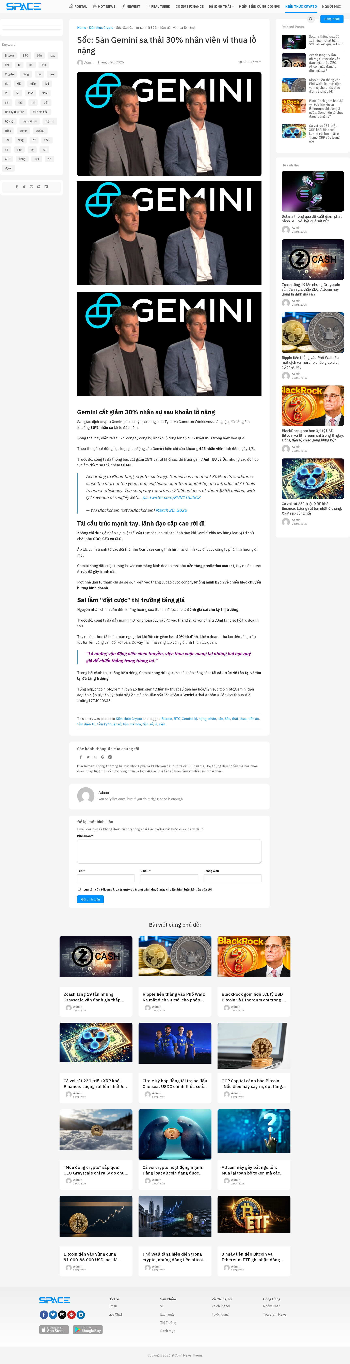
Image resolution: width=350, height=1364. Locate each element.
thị (33, 102)
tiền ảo (50, 121)
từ (34, 140)
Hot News (107, 6)
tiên (46, 102)
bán (39, 55)
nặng (203, 718)
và (6, 149)
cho (44, 65)
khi (47, 84)
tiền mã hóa (40, 112)
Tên (81, 871)
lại (17, 93)
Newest (133, 6)
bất (7, 65)
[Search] (311, 19)
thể (20, 102)
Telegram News (274, 1314)
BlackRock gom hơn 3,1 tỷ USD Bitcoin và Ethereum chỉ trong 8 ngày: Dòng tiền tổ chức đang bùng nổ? (326, 108)
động (8, 168)
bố (31, 65)
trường (40, 131)
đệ (49, 159)
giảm (33, 84)
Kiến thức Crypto (301, 6)
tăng (21, 140)
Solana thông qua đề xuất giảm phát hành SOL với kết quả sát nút (326, 40)
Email (146, 871)
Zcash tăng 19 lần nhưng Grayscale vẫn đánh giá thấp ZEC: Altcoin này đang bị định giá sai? (324, 63)
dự (6, 84)
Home (81, 28)
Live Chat (115, 1314)
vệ (32, 149)
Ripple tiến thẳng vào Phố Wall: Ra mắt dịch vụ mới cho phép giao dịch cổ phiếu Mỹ (325, 86)
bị (19, 65)
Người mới (331, 6)
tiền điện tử (29, 121)
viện (162, 724)
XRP (7, 159)
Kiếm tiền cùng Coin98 (259, 6)
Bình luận (85, 836)
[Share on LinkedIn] (46, 187)
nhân (212, 718)
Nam (45, 93)
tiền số (9, 121)
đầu (36, 159)
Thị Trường (168, 1323)
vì (156, 724)
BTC (25, 55)
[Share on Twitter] (24, 187)
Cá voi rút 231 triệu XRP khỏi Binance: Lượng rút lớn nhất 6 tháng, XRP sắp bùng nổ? (324, 133)
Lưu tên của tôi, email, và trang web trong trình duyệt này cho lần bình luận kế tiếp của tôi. (147, 889)
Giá (19, 84)
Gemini (187, 718)
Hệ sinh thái (220, 6)
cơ (39, 74)
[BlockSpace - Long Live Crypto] (23, 6)
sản (7, 102)
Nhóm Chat (271, 1306)
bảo (53, 55)
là (6, 93)
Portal (81, 6)
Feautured (160, 6)
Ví (161, 1306)
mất (30, 93)
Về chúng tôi (221, 1306)
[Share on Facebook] (17, 187)
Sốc (227, 718)
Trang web (211, 871)
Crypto (9, 74)
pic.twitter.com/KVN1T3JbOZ (171, 497)
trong (23, 131)
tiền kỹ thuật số (14, 112)
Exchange (167, 1314)
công (26, 74)
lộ (195, 718)
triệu (8, 131)
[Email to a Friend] (31, 187)
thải (235, 718)
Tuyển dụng (220, 1314)
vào (19, 149)
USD (47, 140)
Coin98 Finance (190, 6)
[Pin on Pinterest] (38, 187)
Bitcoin (9, 55)
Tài (7, 140)
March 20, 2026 (171, 510)
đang (22, 159)
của (52, 74)
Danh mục (167, 1331)
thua (243, 718)
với (44, 149)
